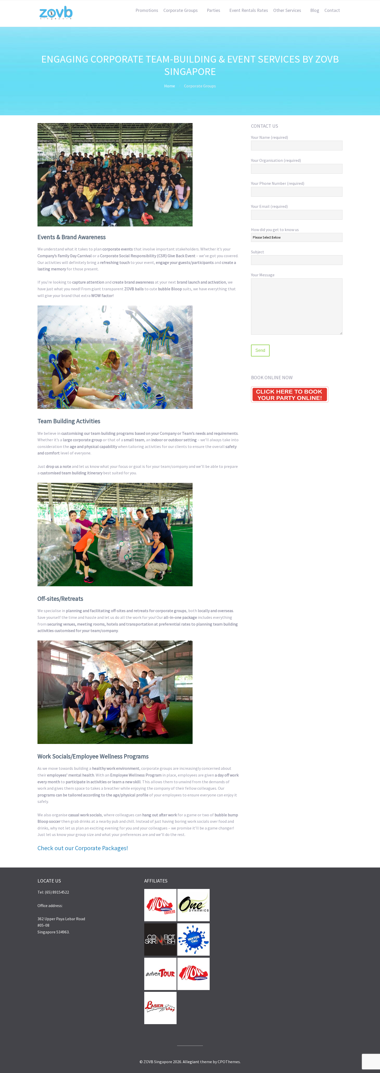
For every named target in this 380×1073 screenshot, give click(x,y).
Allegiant (191, 1061)
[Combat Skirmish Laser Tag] (160, 954)
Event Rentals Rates (248, 10)
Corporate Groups (180, 10)
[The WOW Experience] (193, 988)
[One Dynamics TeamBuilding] (193, 919)
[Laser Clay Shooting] (160, 1022)
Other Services (287, 10)
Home (169, 85)
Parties (213, 10)
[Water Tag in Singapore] (193, 954)
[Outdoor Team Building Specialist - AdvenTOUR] (160, 988)
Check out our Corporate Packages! (82, 848)
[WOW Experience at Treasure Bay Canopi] (160, 919)
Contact (332, 10)
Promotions (146, 10)
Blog (314, 10)
